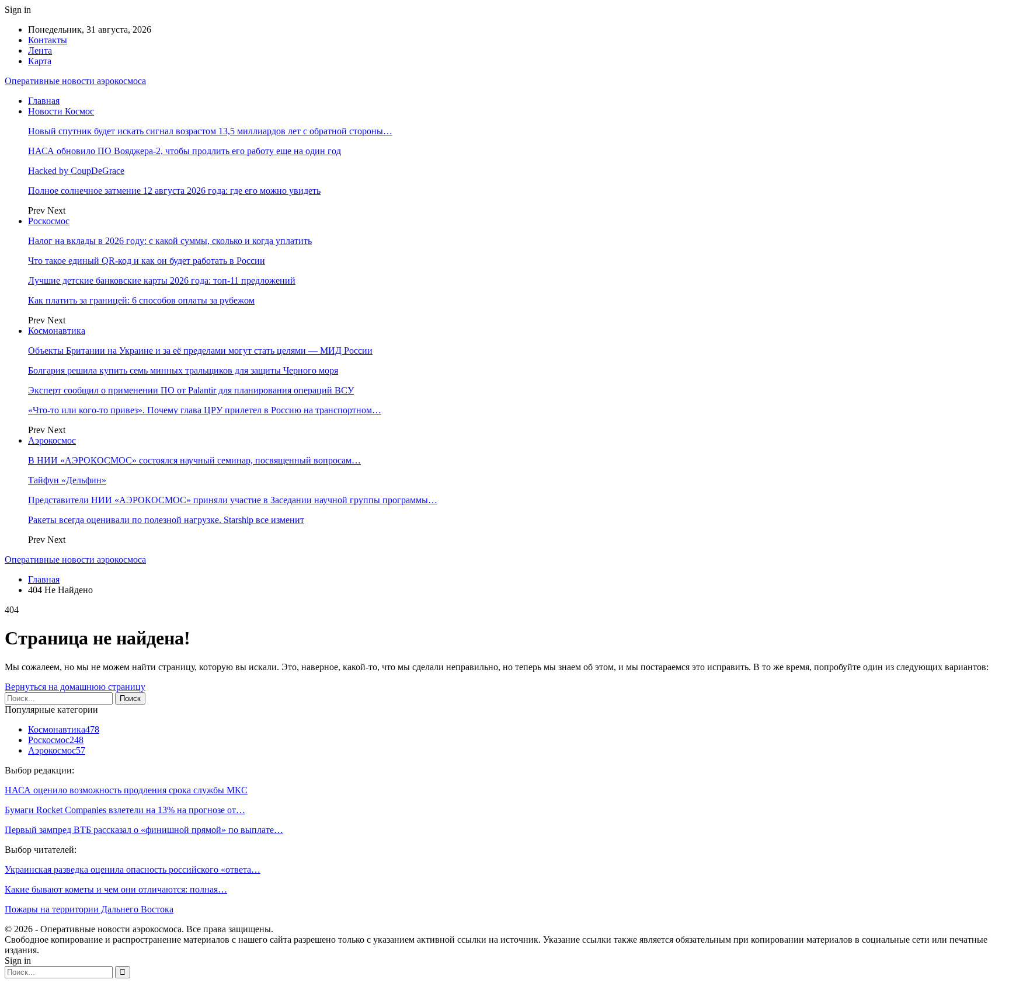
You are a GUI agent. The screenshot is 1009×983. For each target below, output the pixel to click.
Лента (40, 50)
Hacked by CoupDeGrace (76, 171)
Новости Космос (61, 111)
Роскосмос (48, 221)
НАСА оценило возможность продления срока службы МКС (126, 790)
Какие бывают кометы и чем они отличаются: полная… (116, 889)
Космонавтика (56, 331)
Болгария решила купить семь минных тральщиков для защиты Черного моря (183, 370)
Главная (44, 101)
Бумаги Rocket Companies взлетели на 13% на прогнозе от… (125, 810)
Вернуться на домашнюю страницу (75, 687)
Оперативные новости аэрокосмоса (75, 81)
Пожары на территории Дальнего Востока (89, 909)
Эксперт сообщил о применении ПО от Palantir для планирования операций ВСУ (191, 390)
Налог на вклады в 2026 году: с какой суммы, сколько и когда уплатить (170, 241)
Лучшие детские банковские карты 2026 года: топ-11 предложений (161, 280)
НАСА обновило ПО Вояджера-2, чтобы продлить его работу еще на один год (184, 151)
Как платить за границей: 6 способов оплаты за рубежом (141, 300)
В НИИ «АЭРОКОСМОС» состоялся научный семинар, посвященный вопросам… (194, 460)
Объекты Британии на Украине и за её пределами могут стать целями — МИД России (200, 350)
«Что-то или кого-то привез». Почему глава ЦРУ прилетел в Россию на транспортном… (204, 410)
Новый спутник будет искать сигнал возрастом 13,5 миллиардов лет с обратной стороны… (210, 131)
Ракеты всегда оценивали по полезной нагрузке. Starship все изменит (166, 520)
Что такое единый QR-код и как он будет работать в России (146, 261)
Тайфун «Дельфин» (67, 480)
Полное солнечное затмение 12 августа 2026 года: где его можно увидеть (174, 191)
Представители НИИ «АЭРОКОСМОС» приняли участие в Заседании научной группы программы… (232, 500)
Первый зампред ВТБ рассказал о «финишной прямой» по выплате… (144, 830)
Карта (39, 61)
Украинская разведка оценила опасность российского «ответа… (132, 869)
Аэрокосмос (52, 440)
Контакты (47, 40)
